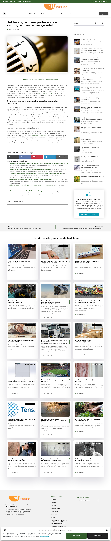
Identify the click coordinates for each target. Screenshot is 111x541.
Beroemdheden (55, 508)
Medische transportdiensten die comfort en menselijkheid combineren (88, 301)
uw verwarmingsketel (39, 135)
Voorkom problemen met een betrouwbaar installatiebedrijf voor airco (21, 380)
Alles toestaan (76, 535)
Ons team (54, 14)
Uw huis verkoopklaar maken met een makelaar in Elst (21, 341)
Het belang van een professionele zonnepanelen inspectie (86, 459)
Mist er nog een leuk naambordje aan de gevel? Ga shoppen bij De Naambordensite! (39, 163)
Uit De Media (33, 14)
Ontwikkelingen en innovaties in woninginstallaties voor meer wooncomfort (90, 167)
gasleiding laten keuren (46, 93)
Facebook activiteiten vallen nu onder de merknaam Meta (30, 169)
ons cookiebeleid (44, 536)
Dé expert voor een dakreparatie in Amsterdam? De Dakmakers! (32, 185)
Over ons (63, 14)
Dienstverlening (14, 29)
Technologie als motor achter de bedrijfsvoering (19, 262)
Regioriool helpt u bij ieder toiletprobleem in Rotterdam (51, 459)
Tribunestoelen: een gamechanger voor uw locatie (54, 380)
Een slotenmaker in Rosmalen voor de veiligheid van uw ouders (54, 262)
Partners (44, 14)
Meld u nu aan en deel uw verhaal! (88, 199)
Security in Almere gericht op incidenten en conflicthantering (21, 301)
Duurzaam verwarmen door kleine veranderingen (27, 191)
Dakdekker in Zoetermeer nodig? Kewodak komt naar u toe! (30, 179)
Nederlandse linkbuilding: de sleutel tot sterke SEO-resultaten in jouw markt (59, 521)
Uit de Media (54, 511)
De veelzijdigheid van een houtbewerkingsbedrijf (83, 341)
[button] (107, 530)
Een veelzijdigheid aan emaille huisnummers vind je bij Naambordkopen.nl (36, 173)
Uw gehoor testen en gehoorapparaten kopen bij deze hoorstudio (21, 459)
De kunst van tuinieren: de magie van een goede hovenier (87, 420)
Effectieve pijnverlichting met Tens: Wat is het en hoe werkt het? (21, 420)
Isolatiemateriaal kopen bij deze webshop (85, 380)
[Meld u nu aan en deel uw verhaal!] (88, 194)
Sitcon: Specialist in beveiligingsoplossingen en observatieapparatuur (50, 302)
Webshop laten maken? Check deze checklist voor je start (86, 262)
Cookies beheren (97, 535)
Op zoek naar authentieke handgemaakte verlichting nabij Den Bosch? (53, 421)
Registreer (54, 514)
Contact (72, 14)
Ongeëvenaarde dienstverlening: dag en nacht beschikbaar (41, 79)
